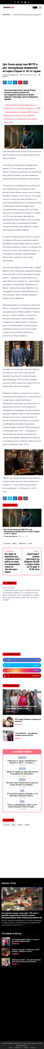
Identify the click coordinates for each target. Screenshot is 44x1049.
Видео (13, 824)
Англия (22, 779)
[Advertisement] (22, 41)
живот (14, 543)
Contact (33, 1047)
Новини (22, 768)
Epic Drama (7, 543)
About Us (18, 1047)
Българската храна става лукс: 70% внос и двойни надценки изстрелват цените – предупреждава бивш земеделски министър (22, 915)
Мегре (5, 76)
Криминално (22, 543)
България (22, 757)
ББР (22, 790)
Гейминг (20, 824)
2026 (22, 801)
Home (10, 1047)
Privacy (26, 1047)
